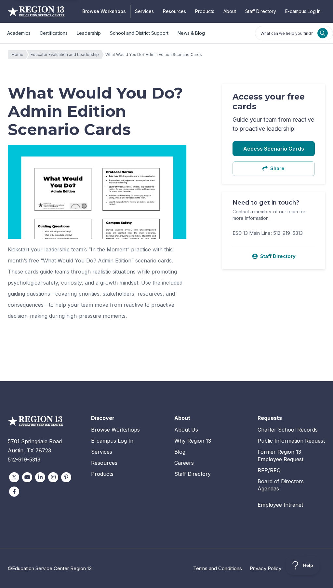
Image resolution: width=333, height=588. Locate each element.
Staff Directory (260, 11)
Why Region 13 (192, 440)
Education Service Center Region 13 (36, 11)
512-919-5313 (24, 459)
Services (144, 11)
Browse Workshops (104, 11)
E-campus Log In (303, 11)
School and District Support (139, 33)
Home (17, 54)
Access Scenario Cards (273, 148)
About (229, 11)
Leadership (89, 33)
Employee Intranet (280, 504)
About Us (186, 429)
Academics (19, 33)
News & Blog (191, 33)
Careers (184, 463)
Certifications (54, 33)
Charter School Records (288, 429)
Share (277, 168)
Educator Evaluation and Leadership (65, 54)
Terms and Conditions (217, 568)
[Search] (322, 33)
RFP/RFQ (269, 470)
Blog (179, 451)
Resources (174, 11)
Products (204, 11)
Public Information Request (291, 440)
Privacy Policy (265, 568)
